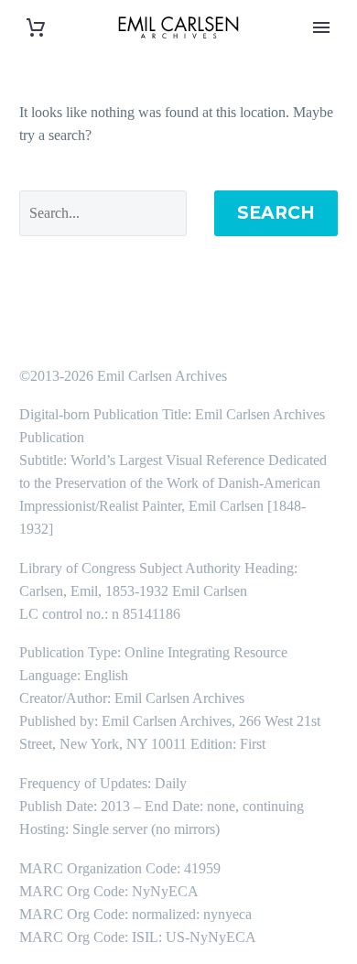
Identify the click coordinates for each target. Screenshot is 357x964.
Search (276, 212)
